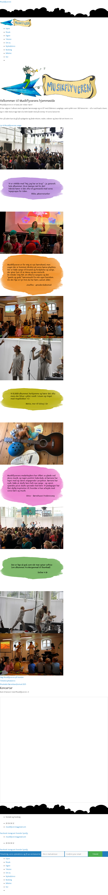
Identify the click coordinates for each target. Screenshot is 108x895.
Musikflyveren (5, 2)
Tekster (9, 39)
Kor (7, 57)
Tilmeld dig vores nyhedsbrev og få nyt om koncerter (20, 854)
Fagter (8, 35)
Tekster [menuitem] (9, 869)
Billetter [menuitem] (9, 883)
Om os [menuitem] (8, 873)
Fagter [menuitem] (8, 866)
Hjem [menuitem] (8, 858)
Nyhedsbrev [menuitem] (10, 876)
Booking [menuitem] (9, 880)
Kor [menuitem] (7, 887)
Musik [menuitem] (8, 862)
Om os (8, 43)
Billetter (9, 53)
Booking (9, 50)
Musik (8, 32)
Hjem (8, 28)
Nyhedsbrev (10, 46)
